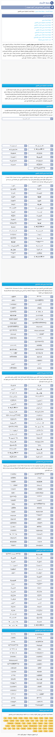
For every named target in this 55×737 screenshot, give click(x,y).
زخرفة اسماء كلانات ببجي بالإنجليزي (42, 37)
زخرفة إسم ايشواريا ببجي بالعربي (43, 22)
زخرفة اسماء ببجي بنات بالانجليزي (43, 32)
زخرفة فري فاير (39, 7)
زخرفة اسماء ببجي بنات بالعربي (43, 30)
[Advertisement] (27, 72)
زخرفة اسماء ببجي (40, 11)
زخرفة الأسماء (49, 11)
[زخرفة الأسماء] (52, 7)
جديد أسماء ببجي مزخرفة (44, 40)
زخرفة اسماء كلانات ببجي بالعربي (43, 35)
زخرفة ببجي (47, 7)
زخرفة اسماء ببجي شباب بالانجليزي (42, 27)
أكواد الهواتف (30, 7)
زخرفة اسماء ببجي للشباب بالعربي (42, 25)
